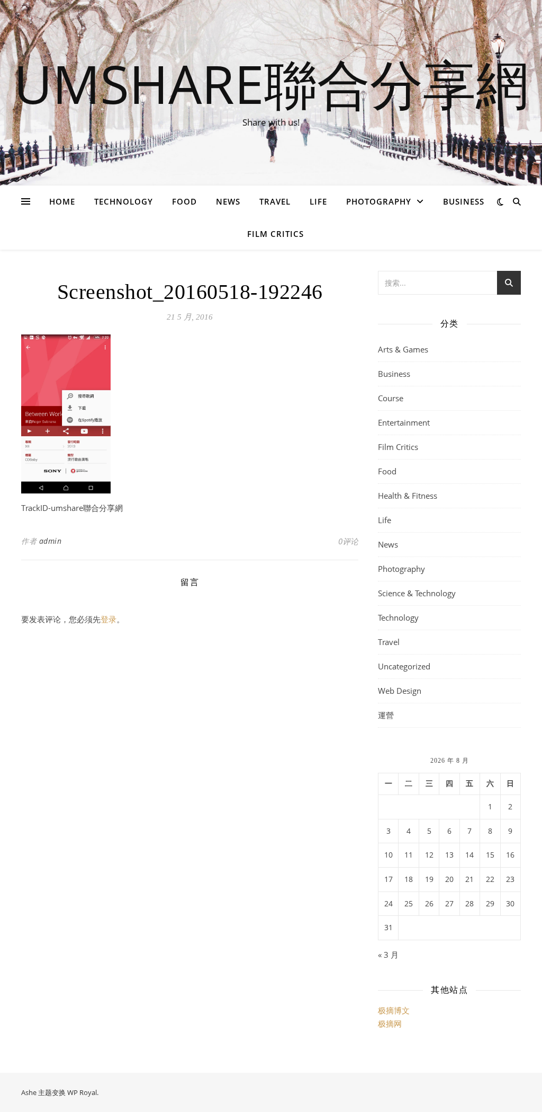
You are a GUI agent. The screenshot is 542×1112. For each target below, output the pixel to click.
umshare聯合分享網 (271, 83)
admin (50, 541)
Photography (378, 201)
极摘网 (390, 1023)
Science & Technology (417, 593)
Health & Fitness (407, 495)
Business (463, 201)
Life (318, 201)
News (228, 201)
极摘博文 (394, 1010)
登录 (108, 619)
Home (62, 201)
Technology (123, 201)
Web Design (399, 690)
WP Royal (82, 1092)
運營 (386, 715)
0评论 (348, 541)
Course (390, 398)
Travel (275, 201)
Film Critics (275, 233)
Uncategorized (404, 666)
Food (184, 201)
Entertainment (404, 422)
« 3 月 (388, 954)
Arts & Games (403, 349)
